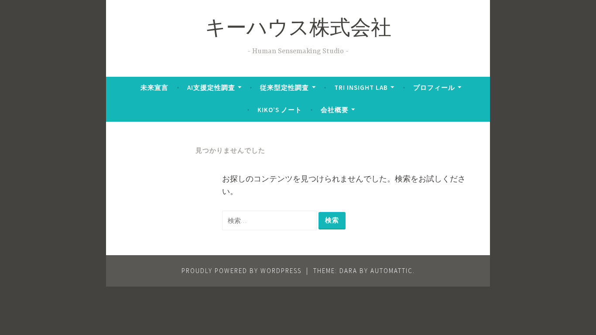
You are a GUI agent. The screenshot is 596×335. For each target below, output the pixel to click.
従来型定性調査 (284, 87)
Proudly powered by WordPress (241, 271)
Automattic (391, 271)
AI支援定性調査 (211, 87)
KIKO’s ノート (279, 110)
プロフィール (434, 87)
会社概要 (335, 110)
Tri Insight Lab (361, 87)
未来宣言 (154, 87)
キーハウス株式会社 (298, 30)
